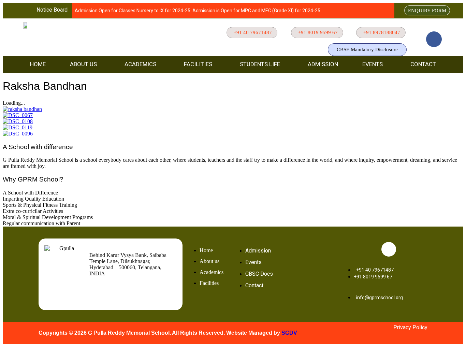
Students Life (260, 64)
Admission (323, 64)
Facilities (198, 64)
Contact (423, 64)
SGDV (289, 333)
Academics (140, 64)
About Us (83, 64)
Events (372, 64)
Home (38, 64)
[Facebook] (434, 39)
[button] (85, 64)
